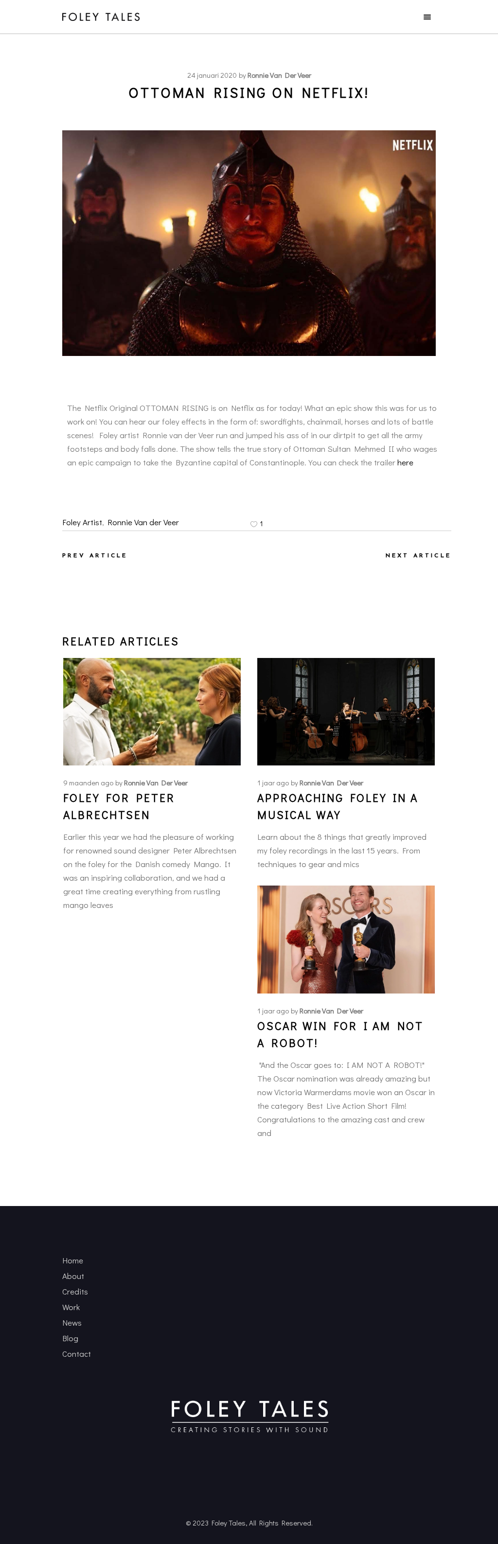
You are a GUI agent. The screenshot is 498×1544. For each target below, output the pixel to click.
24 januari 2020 (212, 75)
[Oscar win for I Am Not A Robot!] (346, 940)
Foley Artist (82, 522)
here (405, 462)
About (73, 1275)
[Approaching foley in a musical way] (346, 711)
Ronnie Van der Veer (143, 522)
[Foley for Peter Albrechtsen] (152, 711)
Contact (76, 1353)
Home (72, 1260)
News (72, 1322)
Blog (70, 1338)
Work (71, 1307)
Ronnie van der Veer (279, 75)
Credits (75, 1291)
